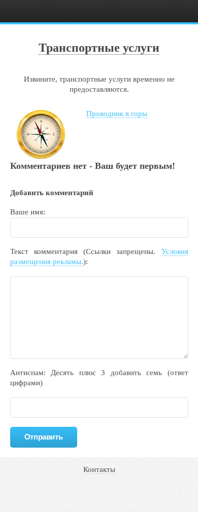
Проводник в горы (116, 113)
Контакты (99, 469)
